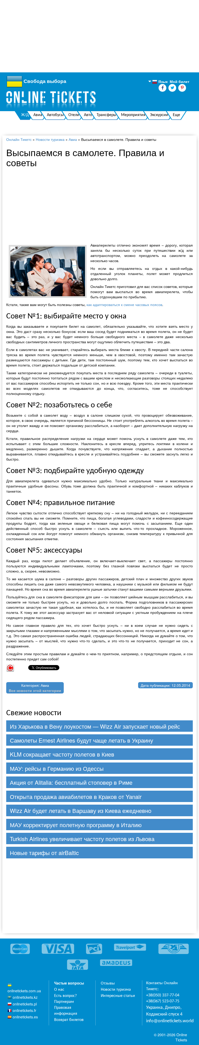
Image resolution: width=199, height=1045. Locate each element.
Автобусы (55, 115)
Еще (176, 115)
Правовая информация (65, 1011)
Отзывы (108, 983)
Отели (73, 115)
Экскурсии (159, 115)
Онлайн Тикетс (19, 139)
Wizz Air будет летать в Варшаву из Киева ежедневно (80, 810)
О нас (59, 990)
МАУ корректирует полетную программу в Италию (76, 825)
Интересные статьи (118, 996)
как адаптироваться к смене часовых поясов (124, 304)
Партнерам (64, 1002)
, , (164, 1011)
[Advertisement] (99, 36)
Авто (88, 115)
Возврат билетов (69, 1020)
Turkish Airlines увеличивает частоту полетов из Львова (82, 839)
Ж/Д (25, 115)
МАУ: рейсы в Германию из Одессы (57, 768)
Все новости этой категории (35, 690)
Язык (160, 82)
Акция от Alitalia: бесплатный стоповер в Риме (71, 782)
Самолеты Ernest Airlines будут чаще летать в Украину (81, 740)
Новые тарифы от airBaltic (44, 853)
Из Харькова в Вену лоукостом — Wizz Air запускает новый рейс (95, 726)
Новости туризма (50, 139)
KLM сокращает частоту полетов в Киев (62, 754)
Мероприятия (133, 115)
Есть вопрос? (65, 996)
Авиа (37, 115)
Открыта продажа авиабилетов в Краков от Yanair (75, 796)
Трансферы (106, 115)
